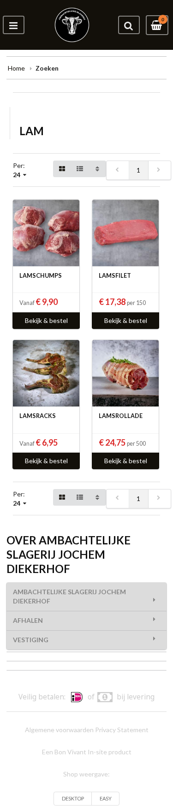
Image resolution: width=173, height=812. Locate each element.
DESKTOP (73, 798)
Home (16, 68)
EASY (106, 798)
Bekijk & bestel (46, 320)
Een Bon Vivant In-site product (86, 752)
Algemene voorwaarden (59, 730)
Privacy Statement (122, 730)
